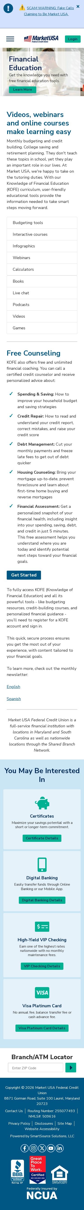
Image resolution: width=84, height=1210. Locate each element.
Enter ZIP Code (24, 1068)
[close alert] (78, 6)
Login (73, 39)
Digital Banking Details (42, 900)
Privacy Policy (19, 1123)
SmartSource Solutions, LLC (52, 1136)
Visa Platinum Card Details (42, 1028)
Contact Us (14, 1111)
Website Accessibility (42, 1128)
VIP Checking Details (42, 966)
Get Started (24, 575)
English (13, 686)
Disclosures (44, 1123)
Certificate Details (42, 838)
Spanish (14, 699)
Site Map (65, 1123)
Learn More (22, 89)
